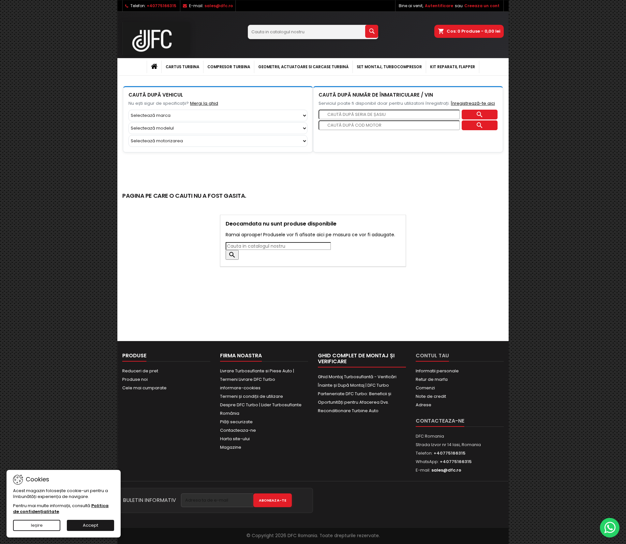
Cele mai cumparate (144, 388)
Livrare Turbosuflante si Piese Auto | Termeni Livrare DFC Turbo (257, 375)
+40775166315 (161, 5)
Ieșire (37, 525)
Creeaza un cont (481, 5)
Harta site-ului (235, 439)
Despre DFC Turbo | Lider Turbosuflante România (261, 409)
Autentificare (439, 5)
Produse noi (135, 379)
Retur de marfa (432, 379)
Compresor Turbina (228, 67)
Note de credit (431, 396)
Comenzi (425, 388)
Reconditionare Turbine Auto (348, 411)
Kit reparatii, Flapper (452, 67)
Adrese (423, 405)
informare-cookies (240, 388)
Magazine (230, 447)
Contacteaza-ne (238, 430)
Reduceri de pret (140, 371)
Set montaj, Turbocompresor (389, 67)
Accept (90, 525)
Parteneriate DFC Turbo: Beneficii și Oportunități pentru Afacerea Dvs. (354, 398)
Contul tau (432, 355)
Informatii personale (437, 371)
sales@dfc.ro (218, 5)
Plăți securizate (236, 422)
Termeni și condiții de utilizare (251, 396)
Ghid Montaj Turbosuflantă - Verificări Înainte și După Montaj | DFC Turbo (357, 381)
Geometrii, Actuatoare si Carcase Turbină (303, 67)
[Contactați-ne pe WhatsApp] (609, 527)
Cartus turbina (182, 67)
